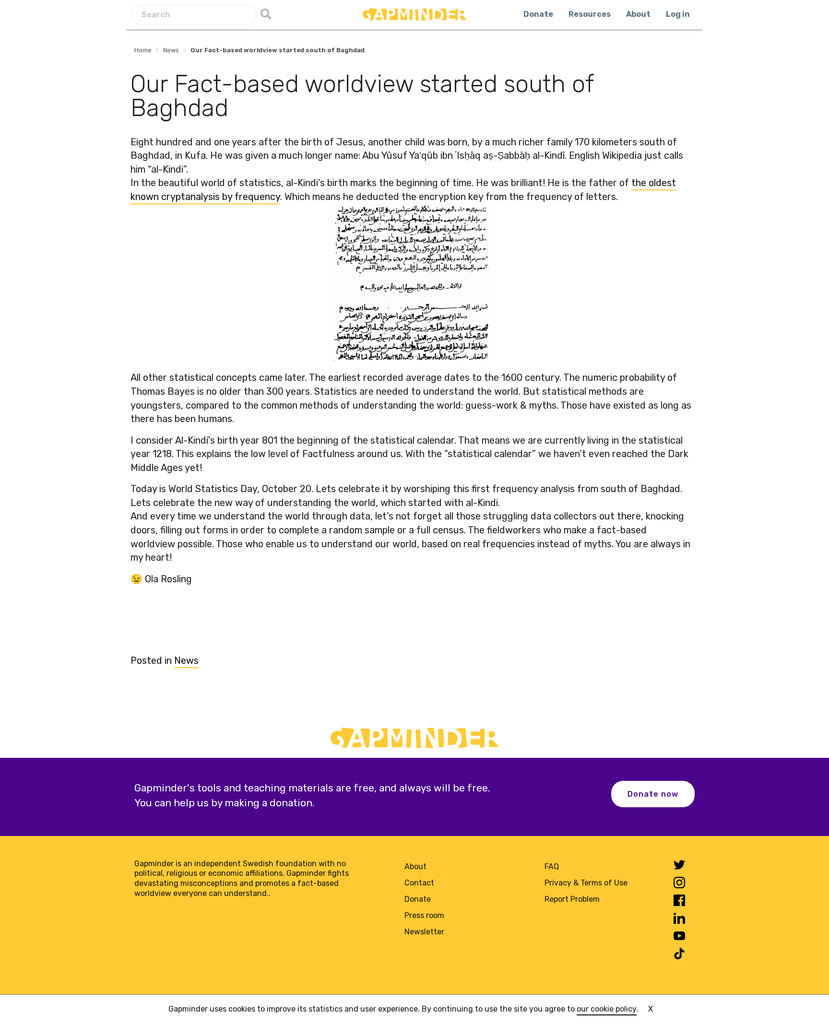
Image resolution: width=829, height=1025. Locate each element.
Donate (538, 14)
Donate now (653, 794)
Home (143, 50)
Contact (419, 882)
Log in (678, 14)
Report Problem (572, 899)
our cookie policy (607, 1008)
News (171, 50)
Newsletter (424, 931)
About (638, 14)
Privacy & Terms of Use (586, 882)
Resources (589, 14)
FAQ (552, 866)
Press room (424, 915)
